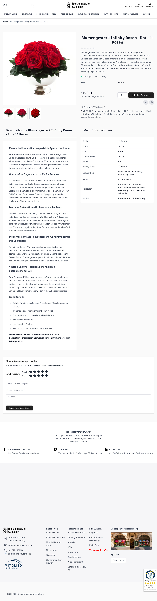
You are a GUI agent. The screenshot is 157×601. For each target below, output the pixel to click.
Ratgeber (146, 14)
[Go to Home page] (78, 5)
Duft (106, 14)
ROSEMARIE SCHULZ (77, 532)
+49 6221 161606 (15, 550)
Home (5, 21)
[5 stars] (46, 372)
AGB (70, 547)
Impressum (73, 552)
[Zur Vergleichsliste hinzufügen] (151, 102)
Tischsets (114, 14)
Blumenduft (51, 550)
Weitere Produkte (130, 14)
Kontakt (71, 542)
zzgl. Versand (98, 96)
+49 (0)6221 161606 (78, 441)
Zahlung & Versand (76, 537)
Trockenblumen (42, 14)
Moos (54, 14)
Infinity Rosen (10, 14)
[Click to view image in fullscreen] (39, 68)
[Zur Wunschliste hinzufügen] (145, 102)
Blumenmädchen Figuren (88, 14)
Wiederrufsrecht (75, 562)
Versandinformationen (91, 117)
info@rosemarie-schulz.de (20, 545)
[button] (88, 48)
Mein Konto (94, 545)
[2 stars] (35, 372)
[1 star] (31, 372)
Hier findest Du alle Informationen (23, 453)
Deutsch (117, 560)
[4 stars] (43, 372)
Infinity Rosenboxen (55, 537)
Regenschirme (67, 14)
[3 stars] (39, 372)
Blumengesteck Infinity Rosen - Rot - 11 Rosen (29, 21)
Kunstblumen (27, 14)
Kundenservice (74, 557)
